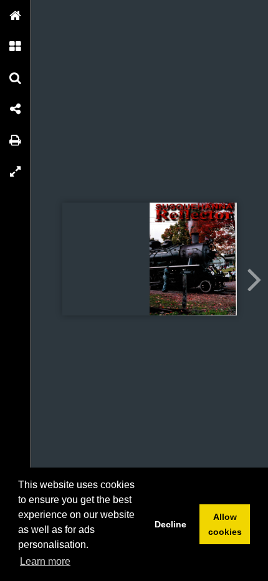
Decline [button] (170, 524)
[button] (15, 15)
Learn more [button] (45, 561)
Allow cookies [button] (225, 524)
